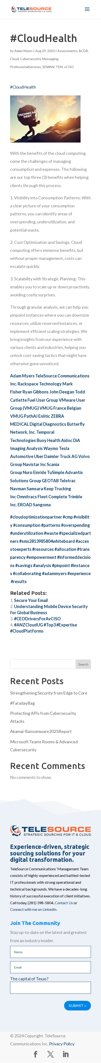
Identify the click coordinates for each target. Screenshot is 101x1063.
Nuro (27, 472)
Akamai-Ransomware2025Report (41, 731)
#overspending (75, 525)
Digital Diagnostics (48, 424)
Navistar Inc (34, 464)
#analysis (42, 565)
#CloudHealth (23, 87)
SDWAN (48, 67)
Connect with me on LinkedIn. (33, 909)
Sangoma (42, 504)
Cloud (14, 59)
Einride (39, 472)
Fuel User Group (42, 400)
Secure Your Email (31, 600)
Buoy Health (48, 440)
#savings (23, 565)
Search (83, 664)
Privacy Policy (61, 1043)
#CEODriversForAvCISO (37, 618)
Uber (38, 456)
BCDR (83, 51)
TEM (59, 67)
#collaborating (27, 573)
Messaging (50, 59)
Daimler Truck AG (61, 456)
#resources (43, 549)
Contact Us (64, 902)
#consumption (26, 525)
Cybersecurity (30, 59)
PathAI (31, 416)
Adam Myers (23, 51)
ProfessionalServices (25, 67)
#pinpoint (61, 565)
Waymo (50, 448)
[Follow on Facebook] (35, 1054)
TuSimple (55, 472)
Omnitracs (27, 496)
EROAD (25, 504)
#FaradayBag (22, 703)
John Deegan (61, 391)
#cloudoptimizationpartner (36, 516)
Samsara (35, 488)
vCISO (69, 67)
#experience (79, 573)
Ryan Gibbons (36, 391)
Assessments (67, 51)
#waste (51, 533)
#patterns (50, 525)
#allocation (65, 549)
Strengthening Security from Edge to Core (48, 692)
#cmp (68, 516)
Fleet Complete (52, 496)
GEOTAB (50, 480)
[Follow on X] (50, 1054)
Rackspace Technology (40, 383)
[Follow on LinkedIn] (65, 1054)
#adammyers (54, 573)
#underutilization (26, 533)
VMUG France (52, 408)
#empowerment (41, 557)
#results (19, 581)
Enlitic (44, 416)
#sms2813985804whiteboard (47, 541)
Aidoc (66, 440)
